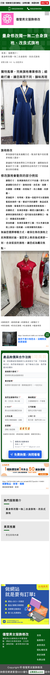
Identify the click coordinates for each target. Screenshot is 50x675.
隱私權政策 (42, 649)
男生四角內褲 (12, 534)
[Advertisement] (25, 564)
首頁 (39, 635)
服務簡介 (41, 640)
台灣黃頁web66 (36, 672)
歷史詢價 (41, 654)
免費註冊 (41, 659)
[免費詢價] (47, 335)
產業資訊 (41, 645)
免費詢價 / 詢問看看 (27, 454)
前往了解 (44, 3)
